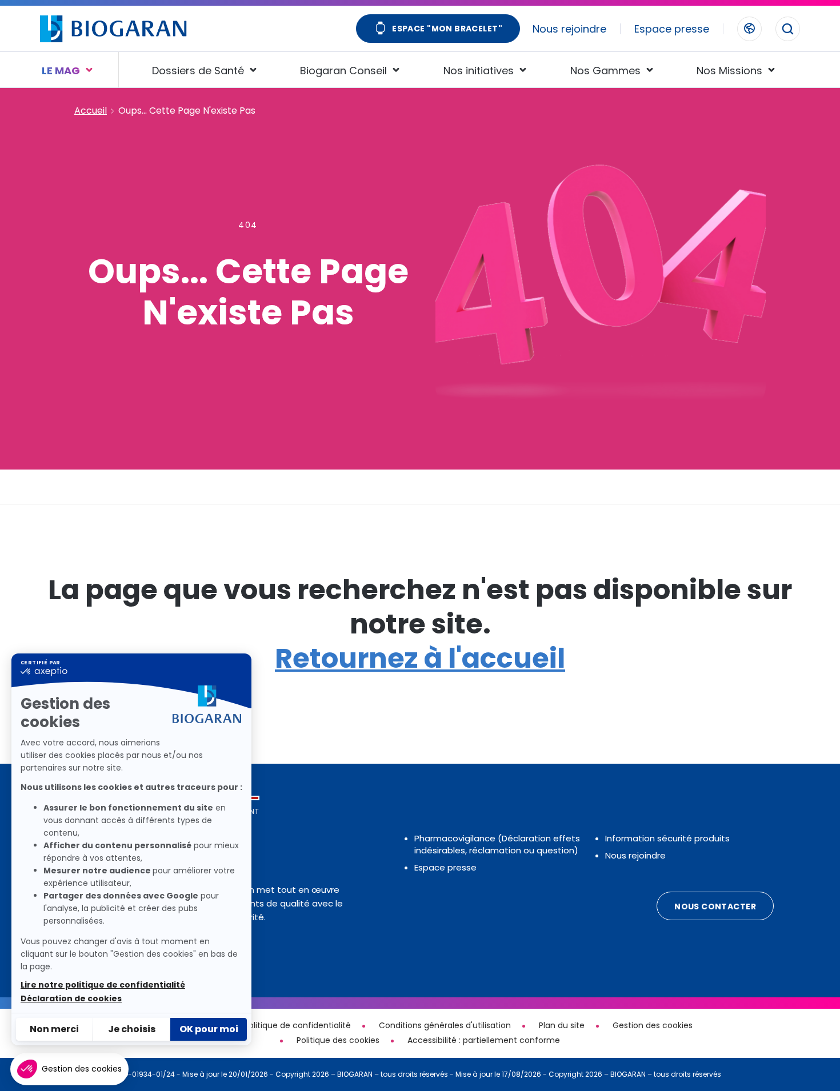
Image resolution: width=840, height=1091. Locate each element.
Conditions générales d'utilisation (445, 1025)
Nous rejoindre (569, 29)
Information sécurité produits (667, 838)
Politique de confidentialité (297, 1025)
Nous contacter (715, 906)
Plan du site (562, 1025)
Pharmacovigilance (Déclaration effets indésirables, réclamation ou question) (497, 844)
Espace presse (671, 29)
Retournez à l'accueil (420, 658)
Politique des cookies (338, 1040)
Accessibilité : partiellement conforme (483, 1040)
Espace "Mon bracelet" (447, 28)
